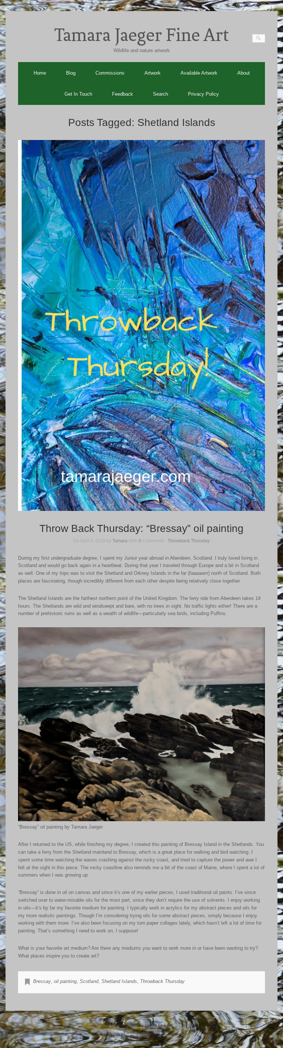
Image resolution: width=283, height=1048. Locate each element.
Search (160, 94)
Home (40, 73)
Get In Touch (78, 94)
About (243, 73)
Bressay (42, 981)
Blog (71, 73)
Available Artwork (199, 73)
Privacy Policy (203, 94)
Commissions (110, 73)
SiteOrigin (151, 1032)
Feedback (122, 94)
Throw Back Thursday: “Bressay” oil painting (141, 528)
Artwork (152, 73)
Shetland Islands (119, 981)
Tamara (119, 541)
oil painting (65, 981)
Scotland (89, 981)
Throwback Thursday (189, 541)
